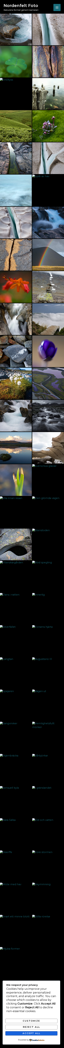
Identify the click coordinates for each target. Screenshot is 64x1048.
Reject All (31, 1027)
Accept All (31, 1033)
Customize (31, 1021)
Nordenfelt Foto (21, 5)
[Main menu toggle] (57, 7)
